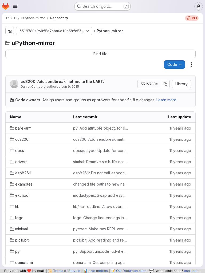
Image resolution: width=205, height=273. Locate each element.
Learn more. (166, 100)
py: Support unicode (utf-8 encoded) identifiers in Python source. (100, 251)
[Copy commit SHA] (165, 84)
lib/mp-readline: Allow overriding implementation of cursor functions (100, 206)
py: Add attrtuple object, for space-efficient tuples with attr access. (100, 128)
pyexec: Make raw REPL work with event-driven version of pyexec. (100, 229)
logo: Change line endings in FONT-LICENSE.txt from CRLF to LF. (100, 217)
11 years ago (180, 128)
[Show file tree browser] (9, 31)
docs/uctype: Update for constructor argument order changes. (100, 150)
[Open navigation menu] (15, 6)
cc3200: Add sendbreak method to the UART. (62, 81)
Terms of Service (66, 271)
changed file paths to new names (100, 184)
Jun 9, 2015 (70, 87)
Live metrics (98, 271)
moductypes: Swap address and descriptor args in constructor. (100, 195)
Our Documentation (131, 271)
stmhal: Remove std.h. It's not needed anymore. (100, 161)
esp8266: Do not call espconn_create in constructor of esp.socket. (100, 173)
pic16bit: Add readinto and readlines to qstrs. (100, 240)
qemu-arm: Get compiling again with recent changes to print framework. (100, 262)
